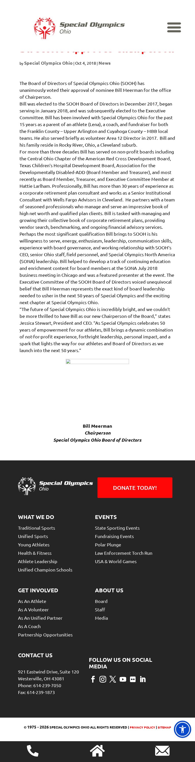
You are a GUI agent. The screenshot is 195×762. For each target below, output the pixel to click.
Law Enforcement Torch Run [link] (123, 553)
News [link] (105, 63)
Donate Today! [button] (135, 487)
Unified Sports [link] (33, 536)
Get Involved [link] (38, 590)
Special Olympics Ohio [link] (48, 63)
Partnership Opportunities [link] (45, 634)
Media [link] (101, 617)
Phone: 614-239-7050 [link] (39, 685)
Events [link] (106, 516)
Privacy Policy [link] (142, 727)
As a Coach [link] (29, 626)
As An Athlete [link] (32, 601)
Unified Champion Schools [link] (45, 569)
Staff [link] (100, 609)
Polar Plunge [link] (108, 544)
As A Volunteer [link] (33, 609)
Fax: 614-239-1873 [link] (36, 692)
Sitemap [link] (164, 727)
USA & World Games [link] (116, 561)
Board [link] (101, 601)
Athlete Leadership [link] (37, 561)
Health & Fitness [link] (35, 553)
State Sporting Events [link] (117, 527)
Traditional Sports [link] (36, 527)
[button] (93, 679)
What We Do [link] (36, 516)
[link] (79, 28)
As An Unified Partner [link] (40, 617)
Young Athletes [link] (34, 544)
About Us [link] (109, 590)
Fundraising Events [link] (114, 536)
